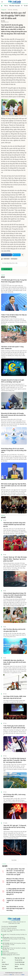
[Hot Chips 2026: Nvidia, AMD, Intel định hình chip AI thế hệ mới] (15, 711)
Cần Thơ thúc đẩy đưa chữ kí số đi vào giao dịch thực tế (14, 630)
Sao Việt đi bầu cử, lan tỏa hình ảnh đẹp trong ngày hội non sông (15, 908)
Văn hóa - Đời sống (12, 9)
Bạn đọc (4, 966)
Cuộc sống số (5, 964)
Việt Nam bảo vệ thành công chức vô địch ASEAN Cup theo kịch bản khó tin (14, 524)
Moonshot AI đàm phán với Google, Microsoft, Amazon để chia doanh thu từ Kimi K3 (13, 415)
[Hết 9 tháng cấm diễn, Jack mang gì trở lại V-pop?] (15, 811)
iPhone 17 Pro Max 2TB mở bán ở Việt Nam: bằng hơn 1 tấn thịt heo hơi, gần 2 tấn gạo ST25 (16, 881)
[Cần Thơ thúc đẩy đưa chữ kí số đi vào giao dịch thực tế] (15, 646)
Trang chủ (3, 9)
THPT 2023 (6, 258)
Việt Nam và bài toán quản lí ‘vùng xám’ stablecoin (12, 347)
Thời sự (6, 5)
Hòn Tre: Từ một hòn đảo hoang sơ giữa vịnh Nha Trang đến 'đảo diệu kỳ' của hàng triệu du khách (14, 760)
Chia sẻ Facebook (7, 254)
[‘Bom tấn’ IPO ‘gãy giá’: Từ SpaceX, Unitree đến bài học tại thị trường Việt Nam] (15, 847)
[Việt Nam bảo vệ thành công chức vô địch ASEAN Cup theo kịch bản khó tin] (15, 543)
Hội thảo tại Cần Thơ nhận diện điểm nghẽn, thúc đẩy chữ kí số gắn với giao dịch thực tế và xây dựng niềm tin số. (14, 635)
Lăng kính (4, 968)
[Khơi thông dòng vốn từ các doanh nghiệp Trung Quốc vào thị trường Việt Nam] (14, 471)
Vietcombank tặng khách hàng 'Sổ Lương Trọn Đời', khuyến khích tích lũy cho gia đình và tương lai (14, 595)
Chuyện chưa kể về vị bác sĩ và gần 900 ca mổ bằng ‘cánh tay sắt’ (12, 381)
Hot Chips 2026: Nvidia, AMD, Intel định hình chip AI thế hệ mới (14, 697)
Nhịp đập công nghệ (14, 5)
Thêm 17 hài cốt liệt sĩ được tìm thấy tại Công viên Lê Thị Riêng (14, 315)
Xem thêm (14, 860)
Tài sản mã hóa (18, 960)
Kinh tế (3, 962)
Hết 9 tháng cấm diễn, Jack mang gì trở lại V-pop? (14, 795)
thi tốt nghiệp (14, 258)
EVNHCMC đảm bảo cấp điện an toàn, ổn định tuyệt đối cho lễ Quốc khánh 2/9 (14, 662)
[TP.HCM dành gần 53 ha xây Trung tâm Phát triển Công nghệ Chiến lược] (14, 302)
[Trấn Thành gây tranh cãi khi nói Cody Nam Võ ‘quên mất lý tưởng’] (15, 744)
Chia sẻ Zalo (17, 254)
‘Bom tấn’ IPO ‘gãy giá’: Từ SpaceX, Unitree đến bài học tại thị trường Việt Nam (14, 827)
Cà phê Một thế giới (19, 962)
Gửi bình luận (7, 269)
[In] (22, 254)
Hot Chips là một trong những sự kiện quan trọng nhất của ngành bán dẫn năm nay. (14, 701)
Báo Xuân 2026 (18, 968)
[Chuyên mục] (2, 2)
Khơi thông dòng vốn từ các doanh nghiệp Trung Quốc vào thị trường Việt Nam (13, 450)
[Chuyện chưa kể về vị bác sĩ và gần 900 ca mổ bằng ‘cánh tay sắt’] (14, 400)
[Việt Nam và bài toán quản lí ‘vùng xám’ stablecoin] (14, 367)
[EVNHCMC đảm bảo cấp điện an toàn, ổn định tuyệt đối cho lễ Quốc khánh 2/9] (15, 682)
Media (16, 966)
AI (21, 5)
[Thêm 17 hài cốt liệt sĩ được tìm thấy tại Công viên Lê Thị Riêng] (14, 334)
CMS (11, 974)
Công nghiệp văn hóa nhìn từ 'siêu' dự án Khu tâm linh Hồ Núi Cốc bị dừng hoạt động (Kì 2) (15, 891)
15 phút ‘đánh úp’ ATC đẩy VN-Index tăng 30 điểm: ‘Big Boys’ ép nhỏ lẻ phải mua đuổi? (15, 559)
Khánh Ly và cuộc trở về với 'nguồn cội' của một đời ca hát (15, 900)
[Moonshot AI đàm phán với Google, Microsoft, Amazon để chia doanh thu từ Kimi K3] (14, 436)
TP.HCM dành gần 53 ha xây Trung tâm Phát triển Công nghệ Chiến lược (14, 281)
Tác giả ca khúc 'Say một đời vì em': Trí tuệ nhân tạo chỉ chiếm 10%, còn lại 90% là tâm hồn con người (15, 871)
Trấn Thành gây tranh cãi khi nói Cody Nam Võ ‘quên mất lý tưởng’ (14, 726)
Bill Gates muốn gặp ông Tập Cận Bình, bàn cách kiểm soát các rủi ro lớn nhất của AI (13, 485)
